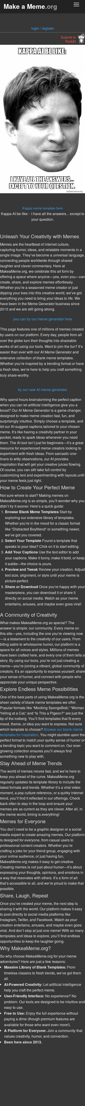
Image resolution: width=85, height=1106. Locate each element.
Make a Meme (30, 6)
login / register (42, 28)
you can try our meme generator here (42, 318)
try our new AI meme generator (42, 389)
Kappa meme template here (42, 208)
